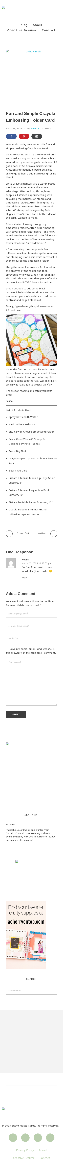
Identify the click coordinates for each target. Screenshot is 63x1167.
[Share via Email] (36, 136)
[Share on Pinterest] (24, 136)
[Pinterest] (50, 1137)
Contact (49, 30)
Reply (24, 578)
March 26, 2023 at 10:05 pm (36, 563)
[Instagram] (13, 1137)
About (38, 25)
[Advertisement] (31, 1041)
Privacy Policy (25, 1150)
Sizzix (48, 128)
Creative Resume (22, 30)
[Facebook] (38, 1137)
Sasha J (35, 128)
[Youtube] (25, 1137)
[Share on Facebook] (11, 136)
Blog (24, 25)
